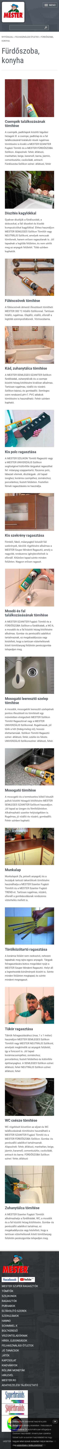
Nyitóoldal (7, 37)
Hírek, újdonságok (14, 1340)
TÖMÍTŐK (7, 1291)
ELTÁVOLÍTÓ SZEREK (14, 1310)
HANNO (6, 1320)
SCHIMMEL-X (9, 1325)
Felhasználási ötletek (27, 37)
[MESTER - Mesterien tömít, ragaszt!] (13, 23)
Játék (6, 1355)
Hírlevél (7, 1375)
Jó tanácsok (10, 1350)
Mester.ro (9, 1380)
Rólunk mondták (13, 1370)
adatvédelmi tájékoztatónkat (29, 1445)
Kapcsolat (9, 1360)
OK (55, 1421)
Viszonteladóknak (15, 1335)
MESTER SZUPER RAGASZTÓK (20, 1286)
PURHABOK (8, 1306)
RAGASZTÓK (9, 1301)
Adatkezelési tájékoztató (20, 1385)
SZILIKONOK (9, 1296)
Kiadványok (10, 1365)
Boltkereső (10, 1330)
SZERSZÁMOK (10, 1315)
